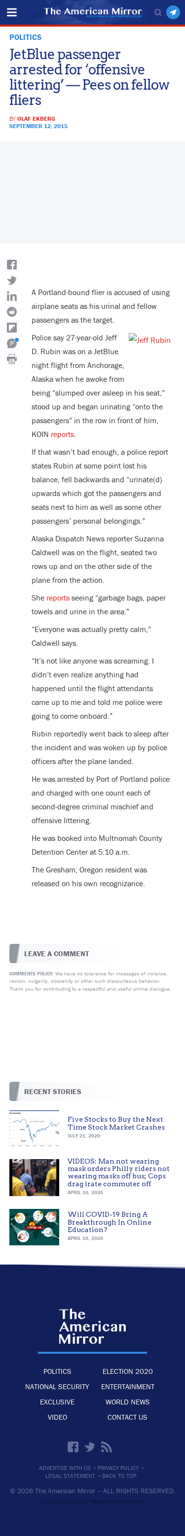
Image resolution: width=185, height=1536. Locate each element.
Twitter (89, 1446)
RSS (106, 1446)
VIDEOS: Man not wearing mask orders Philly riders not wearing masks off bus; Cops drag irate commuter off (119, 1172)
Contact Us (128, 1417)
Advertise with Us (65, 1468)
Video (57, 1417)
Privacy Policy (118, 1468)
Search (157, 12)
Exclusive (57, 1401)
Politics (57, 1371)
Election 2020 (128, 1371)
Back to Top (119, 1476)
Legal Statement (70, 1476)
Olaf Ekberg (36, 118)
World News (128, 1401)
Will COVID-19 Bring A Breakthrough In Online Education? (109, 1222)
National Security (57, 1386)
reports (62, 434)
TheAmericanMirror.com (92, 1326)
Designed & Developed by (92, 1502)
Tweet (12, 280)
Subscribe (173, 12)
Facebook (73, 1446)
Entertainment (127, 1386)
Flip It (12, 328)
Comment (12, 343)
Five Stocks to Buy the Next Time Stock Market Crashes (116, 1123)
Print (12, 359)
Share (12, 264)
